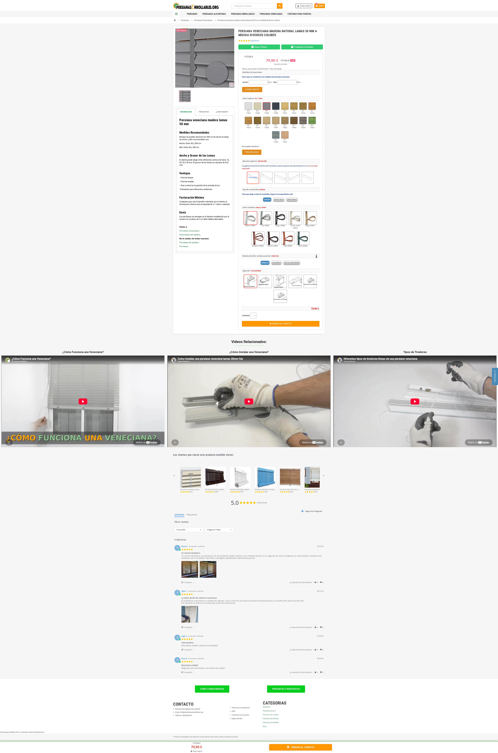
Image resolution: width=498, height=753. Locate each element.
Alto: (275, 82)
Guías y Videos (260, 47)
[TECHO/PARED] (250, 281)
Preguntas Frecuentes (303, 47)
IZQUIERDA (276, 263)
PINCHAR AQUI (252, 152)
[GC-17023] (294, 120)
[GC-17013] (303, 106)
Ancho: (245, 82)
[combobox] (188, 529)
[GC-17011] (284, 106)
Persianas (192, 14)
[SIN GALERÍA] (253, 178)
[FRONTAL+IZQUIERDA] (294, 178)
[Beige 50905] (310, 218)
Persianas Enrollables (243, 14)
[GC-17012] (294, 106)
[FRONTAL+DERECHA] (280, 178)
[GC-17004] (275, 106)
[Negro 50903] (280, 218)
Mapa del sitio (237, 719)
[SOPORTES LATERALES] (280, 281)
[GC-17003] (266, 106)
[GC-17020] (266, 120)
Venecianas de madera (189, 235)
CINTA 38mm (292, 199)
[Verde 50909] (302, 238)
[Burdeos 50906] (257, 238)
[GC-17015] (248, 120)
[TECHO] (265, 281)
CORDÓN (267, 199)
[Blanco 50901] (250, 218)
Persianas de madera (189, 242)
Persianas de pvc (269, 711)
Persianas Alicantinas (214, 14)
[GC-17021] (275, 120)
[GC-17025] (312, 120)
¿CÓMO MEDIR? (252, 89)
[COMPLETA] (266, 178)
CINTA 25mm (279, 199)
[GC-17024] (303, 120)
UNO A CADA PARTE (291, 263)
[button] (174, 475)
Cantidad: (246, 315)
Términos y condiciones (241, 708)
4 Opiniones (254, 41)
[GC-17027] (284, 134)
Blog (264, 726)
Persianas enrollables (271, 722)
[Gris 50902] (265, 218)
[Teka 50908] (287, 238)
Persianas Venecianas (271, 14)
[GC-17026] (275, 134)
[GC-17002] (257, 106)
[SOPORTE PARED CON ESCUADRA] (295, 281)
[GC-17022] (284, 120)
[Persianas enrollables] (196, 6)
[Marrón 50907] (272, 238)
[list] (252, 570)
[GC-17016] (257, 120)
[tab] (205, 111)
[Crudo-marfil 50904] (295, 218)
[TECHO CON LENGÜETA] (310, 281)
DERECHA (265, 263)
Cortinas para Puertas (299, 14)
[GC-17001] (248, 106)
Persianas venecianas (189, 231)
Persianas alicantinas (271, 719)
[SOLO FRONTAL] (307, 178)
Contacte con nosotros (240, 715)
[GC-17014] (312, 106)
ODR (233, 711)
